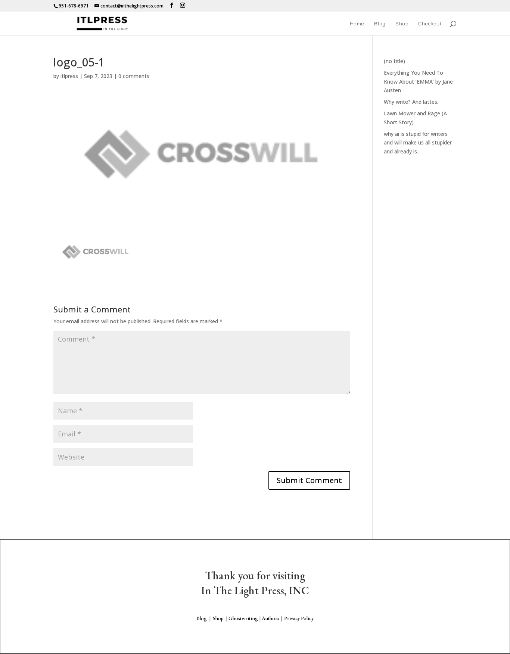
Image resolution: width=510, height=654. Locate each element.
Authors (270, 618)
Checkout (430, 24)
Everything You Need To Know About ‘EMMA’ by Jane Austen (418, 81)
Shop (401, 24)
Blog (379, 24)
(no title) (394, 61)
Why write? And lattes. (411, 101)
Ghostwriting (243, 618)
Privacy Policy (299, 618)
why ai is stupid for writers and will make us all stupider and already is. (418, 142)
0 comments (133, 76)
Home (356, 24)
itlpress (69, 76)
